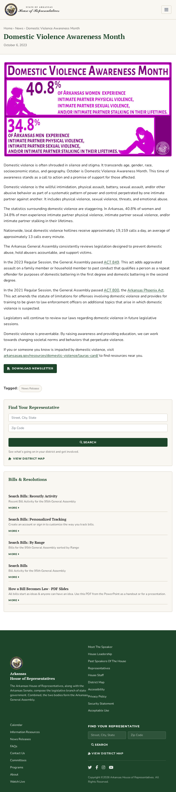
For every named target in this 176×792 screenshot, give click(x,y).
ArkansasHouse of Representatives (32, 676)
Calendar (16, 725)
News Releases (20, 739)
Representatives (99, 668)
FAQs (13, 746)
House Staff (96, 675)
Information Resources (25, 732)
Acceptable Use (98, 710)
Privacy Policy (97, 696)
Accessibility (96, 689)
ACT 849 (111, 262)
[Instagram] (103, 768)
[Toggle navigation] (166, 10)
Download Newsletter (32, 368)
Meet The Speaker (100, 647)
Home (8, 28)
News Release (30, 388)
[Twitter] (90, 768)
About (14, 774)
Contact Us (17, 753)
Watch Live (17, 782)
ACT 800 (111, 290)
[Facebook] (97, 768)
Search (89, 442)
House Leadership (100, 654)
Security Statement (101, 704)
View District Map (28, 458)
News (19, 28)
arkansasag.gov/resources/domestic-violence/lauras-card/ (51, 355)
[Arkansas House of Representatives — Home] (32, 9)
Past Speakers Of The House (107, 661)
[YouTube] (111, 768)
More (13, 507)
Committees (18, 760)
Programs (16, 767)
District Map (96, 682)
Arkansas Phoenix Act (145, 290)
